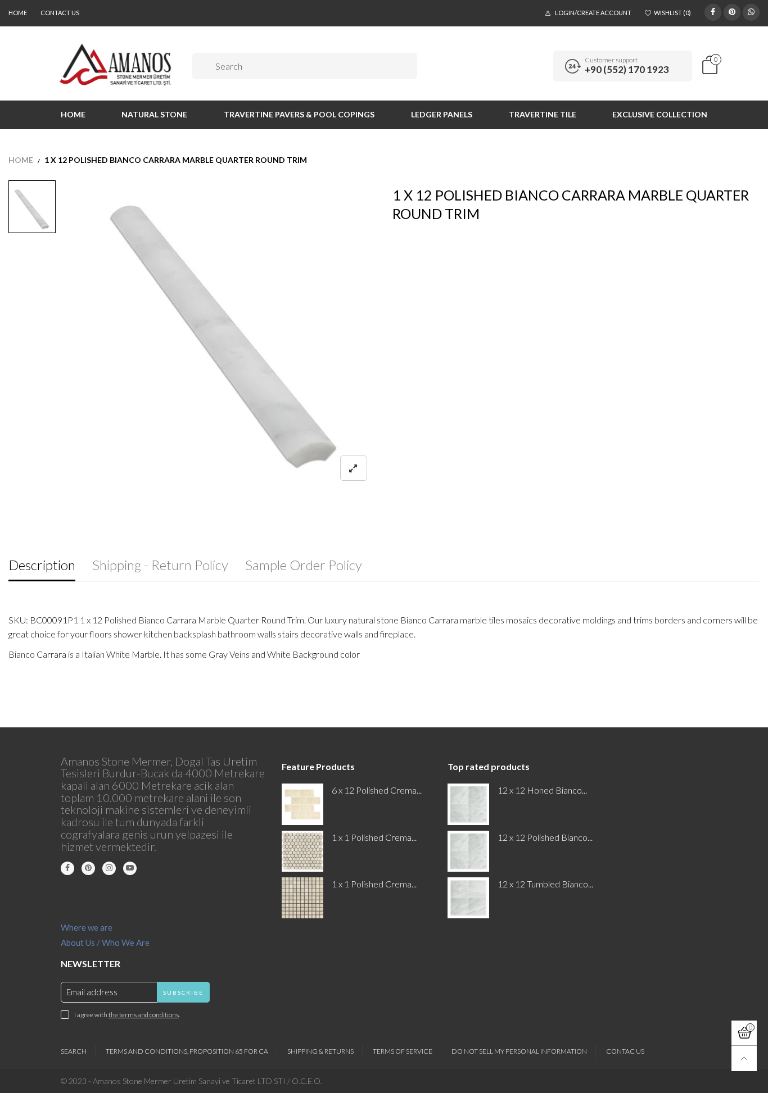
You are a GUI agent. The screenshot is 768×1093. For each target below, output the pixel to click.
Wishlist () (672, 12)
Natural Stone (154, 114)
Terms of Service (402, 1051)
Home (17, 12)
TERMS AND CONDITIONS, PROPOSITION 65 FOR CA (187, 1051)
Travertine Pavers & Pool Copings (299, 114)
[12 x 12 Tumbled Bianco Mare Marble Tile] (468, 897)
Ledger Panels (441, 114)
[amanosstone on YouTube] (130, 868)
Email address (92, 992)
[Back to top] (744, 1058)
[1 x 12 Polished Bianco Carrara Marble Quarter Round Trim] (224, 337)
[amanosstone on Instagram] (109, 868)
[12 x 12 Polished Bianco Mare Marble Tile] (468, 851)
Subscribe (183, 992)
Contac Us (625, 1051)
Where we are (86, 927)
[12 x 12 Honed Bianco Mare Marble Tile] (468, 804)
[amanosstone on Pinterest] (88, 868)
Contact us (59, 12)
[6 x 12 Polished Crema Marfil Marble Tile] (302, 804)
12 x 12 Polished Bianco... (545, 837)
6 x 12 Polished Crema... (377, 790)
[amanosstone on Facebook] (67, 868)
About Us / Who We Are (105, 942)
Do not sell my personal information (519, 1051)
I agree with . (127, 1014)
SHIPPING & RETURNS (320, 1051)
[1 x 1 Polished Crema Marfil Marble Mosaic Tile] (302, 897)
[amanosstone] (116, 64)
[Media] (353, 468)
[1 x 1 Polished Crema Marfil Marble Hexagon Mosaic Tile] (302, 851)
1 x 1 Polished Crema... (374, 837)
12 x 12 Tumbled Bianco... (545, 883)
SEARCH (74, 1051)
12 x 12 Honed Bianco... (542, 790)
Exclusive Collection (659, 114)
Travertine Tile (542, 114)
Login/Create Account (593, 12)
